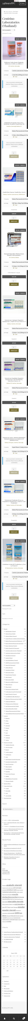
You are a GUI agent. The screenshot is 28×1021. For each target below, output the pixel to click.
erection (14, 897)
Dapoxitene (5, 894)
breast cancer (20, 890)
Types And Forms (8, 786)
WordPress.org (6, 873)
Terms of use (7, 995)
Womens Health (9, 781)
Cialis (18, 892)
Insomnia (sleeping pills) (11, 761)
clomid (21, 892)
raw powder (8, 795)
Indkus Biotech (9, 667)
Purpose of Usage (8, 742)
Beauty (7, 749)
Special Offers (7, 783)
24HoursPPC (8, 3)
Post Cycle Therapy (10, 774)
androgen (10, 887)
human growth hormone (19, 899)
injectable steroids (15, 901)
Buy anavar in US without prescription (13, 850)
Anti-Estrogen (9, 747)
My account (6, 988)
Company (6, 70)
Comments (6, 872)
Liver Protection (9, 764)
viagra (16, 919)
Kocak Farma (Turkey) (11, 674)
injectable (4, 901)
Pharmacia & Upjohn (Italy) (12, 689)
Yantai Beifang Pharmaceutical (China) (15, 713)
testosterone (10, 917)
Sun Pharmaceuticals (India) (12, 706)
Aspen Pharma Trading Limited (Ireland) (13, 932)
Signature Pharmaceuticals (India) (14, 699)
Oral (7, 793)
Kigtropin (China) (10, 672)
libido (10, 904)
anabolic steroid (14, 885)
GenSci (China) (9, 658)
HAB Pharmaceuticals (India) (12, 662)
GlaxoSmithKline (6, 899)
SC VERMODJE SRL (8, 939)
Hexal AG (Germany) (10, 665)
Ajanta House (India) (10, 633)
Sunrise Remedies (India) (11, 708)
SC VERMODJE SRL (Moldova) (13, 696)
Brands (10, 11)
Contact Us (6, 983)
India (7, 730)
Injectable (8, 790)
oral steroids (19, 904)
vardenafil (12, 919)
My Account (4, 1018)
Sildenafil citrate (15, 915)
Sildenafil (8, 915)
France (7, 723)
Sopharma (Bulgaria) (10, 701)
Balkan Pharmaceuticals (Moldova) (14, 641)
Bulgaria (7, 718)
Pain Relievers (9, 769)
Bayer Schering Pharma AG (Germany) (14, 643)
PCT (6, 907)
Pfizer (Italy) (8, 687)
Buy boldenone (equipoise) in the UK (12, 848)
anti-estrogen (17, 888)
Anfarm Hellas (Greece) (11, 636)
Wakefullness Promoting (11, 778)
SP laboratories (7, 941)
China (7, 720)
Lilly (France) (9, 677)
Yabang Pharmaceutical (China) (13, 711)
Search (14, 1018)
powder (21, 907)
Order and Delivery (8, 991)
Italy (7, 732)
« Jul (7, 970)
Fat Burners (8, 754)
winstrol (4, 921)
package (6, 74)
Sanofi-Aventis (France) (11, 694)
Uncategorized (7, 798)
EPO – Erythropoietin (14, 820)
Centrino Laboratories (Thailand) (13, 650)
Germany (8, 725)
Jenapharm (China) (10, 670)
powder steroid (9, 910)
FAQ (5, 986)
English (17, 0)
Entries (5, 870)
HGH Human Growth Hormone (13, 759)
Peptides (8, 771)
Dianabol (10, 894)
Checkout (6, 981)
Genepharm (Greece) (10, 655)
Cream (7, 788)
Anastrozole (5, 887)
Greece (7, 728)
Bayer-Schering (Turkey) (11, 645)
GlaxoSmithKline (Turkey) (12, 660)
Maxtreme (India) (10, 679)
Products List (7, 993)
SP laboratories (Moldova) (12, 703)
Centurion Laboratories (9, 892)
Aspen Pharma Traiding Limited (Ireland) (15, 638)
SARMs (7, 776)
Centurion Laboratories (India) (13, 653)
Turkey (7, 740)
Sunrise (21, 915)
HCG (7, 757)
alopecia (4, 885)
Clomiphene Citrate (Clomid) (17, 826)
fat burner (21, 897)
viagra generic (21, 919)
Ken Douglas (7, 832)
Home (6, 11)
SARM (17, 913)
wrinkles (9, 921)
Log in (3, 868)
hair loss (12, 899)
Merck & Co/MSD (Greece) (12, 682)
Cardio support (9, 752)
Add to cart (14, 96)
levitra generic (5, 904)
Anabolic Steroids (10, 745)
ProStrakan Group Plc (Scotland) (13, 691)
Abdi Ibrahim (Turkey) (11, 631)
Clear (16, 76)
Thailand (8, 737)
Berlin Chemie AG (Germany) (12, 648)
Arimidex (4, 890)
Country (6, 716)
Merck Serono (9, 684)
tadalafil (4, 917)
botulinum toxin (11, 890)
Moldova (8, 735)
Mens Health (9, 766)
